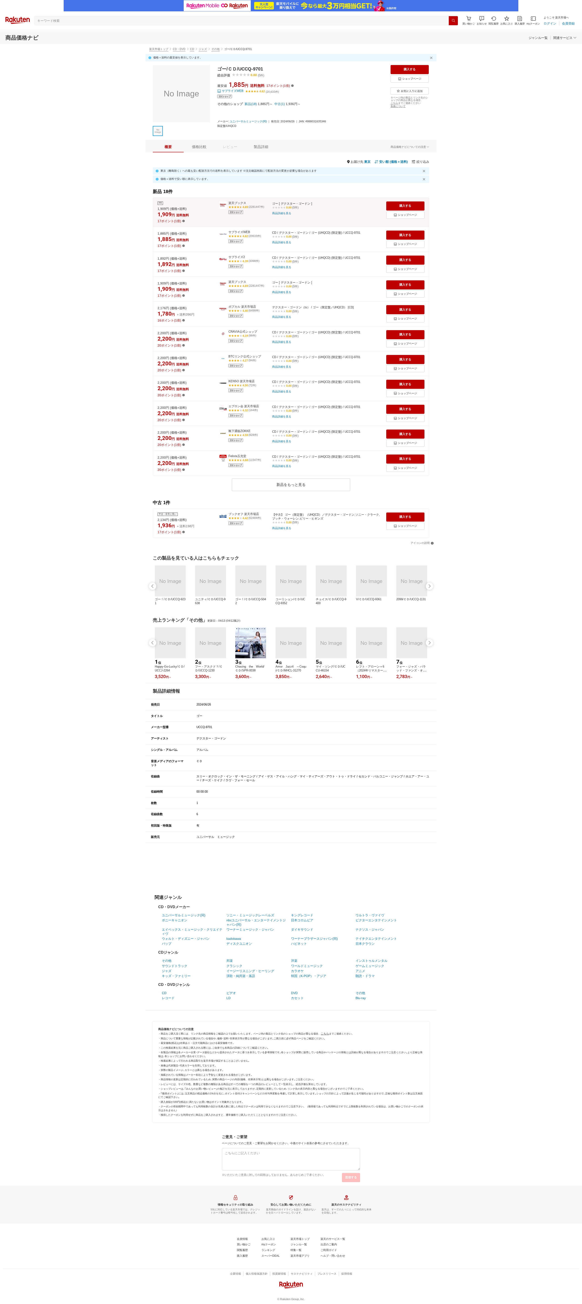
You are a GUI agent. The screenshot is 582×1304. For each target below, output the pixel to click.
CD (192, 49)
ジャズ (203, 49)
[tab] (168, 146)
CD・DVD (179, 49)
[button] (482, 20)
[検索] (453, 20)
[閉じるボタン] (431, 57)
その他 (215, 49)
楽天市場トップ (158, 49)
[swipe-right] (429, 586)
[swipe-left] (152, 586)
